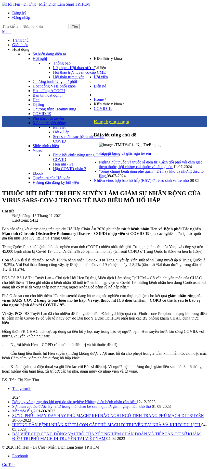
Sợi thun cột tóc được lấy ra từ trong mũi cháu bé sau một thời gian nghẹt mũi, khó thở (82, 406)
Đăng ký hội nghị (111, 121)
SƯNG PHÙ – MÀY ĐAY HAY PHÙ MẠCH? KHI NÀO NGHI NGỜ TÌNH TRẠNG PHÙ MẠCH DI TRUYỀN (108, 415)
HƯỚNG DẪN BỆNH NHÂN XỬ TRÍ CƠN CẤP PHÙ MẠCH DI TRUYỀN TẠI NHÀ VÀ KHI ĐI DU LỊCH (106, 425)
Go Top (8, 464)
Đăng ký (19, 13)
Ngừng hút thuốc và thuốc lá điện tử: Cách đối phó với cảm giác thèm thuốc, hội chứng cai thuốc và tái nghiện (150, 164)
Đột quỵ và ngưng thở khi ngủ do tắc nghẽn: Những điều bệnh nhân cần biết (74, 402)
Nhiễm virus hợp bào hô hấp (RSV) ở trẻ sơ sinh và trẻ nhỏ (142, 180)
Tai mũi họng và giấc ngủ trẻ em (125, 153)
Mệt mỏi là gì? (24, 411)
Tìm (75, 27)
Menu (6, 31)
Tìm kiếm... (11, 26)
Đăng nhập (21, 17)
